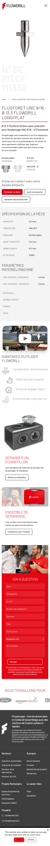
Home (4, 99)
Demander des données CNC (16, 199)
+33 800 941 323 (11, 815)
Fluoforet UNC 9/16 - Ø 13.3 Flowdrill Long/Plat (28, 99)
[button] (46, 6)
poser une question (35, 192)
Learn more (35, 834)
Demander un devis (12, 192)
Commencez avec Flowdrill (19, 532)
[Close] (48, 830)
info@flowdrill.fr (12, 820)
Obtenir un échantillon (17, 477)
